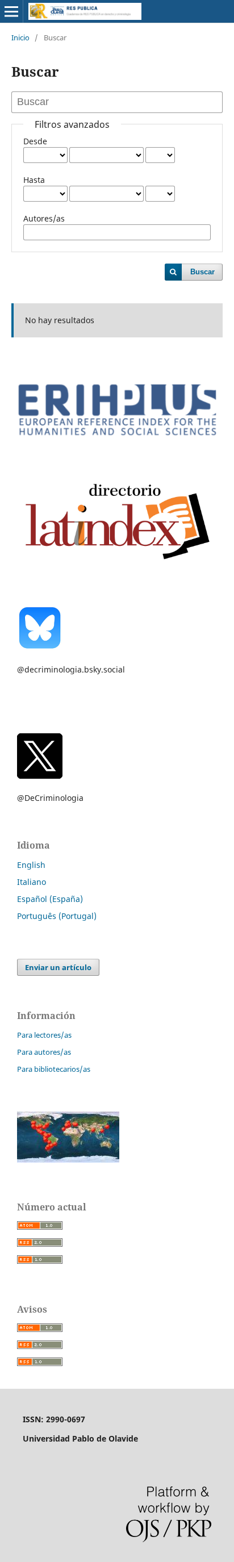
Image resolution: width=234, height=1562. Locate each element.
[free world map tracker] (68, 1159)
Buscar (202, 272)
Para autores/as (44, 1052)
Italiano (31, 881)
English (31, 864)
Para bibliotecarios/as (53, 1069)
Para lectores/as (44, 1035)
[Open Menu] (11, 11)
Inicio (20, 37)
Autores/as (44, 218)
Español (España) (50, 898)
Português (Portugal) (57, 916)
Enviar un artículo (58, 967)
